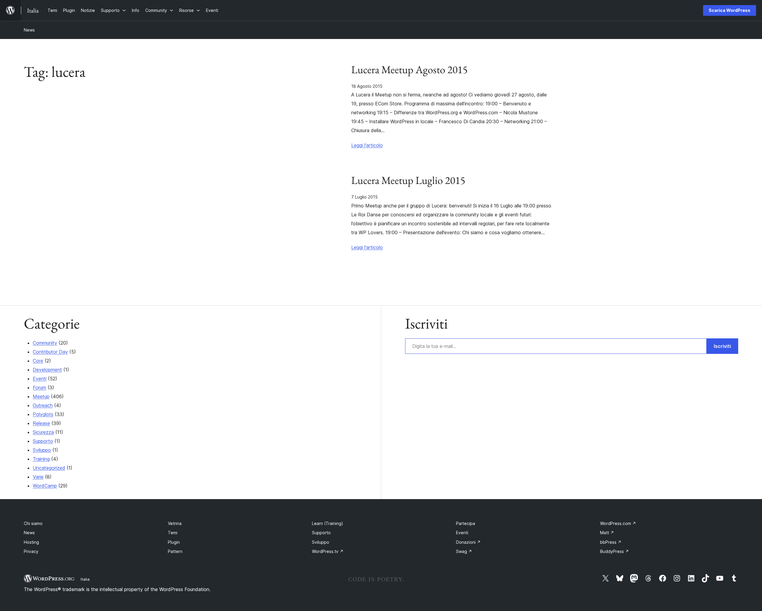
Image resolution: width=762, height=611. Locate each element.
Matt (607, 532)
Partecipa (465, 523)
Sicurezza (43, 432)
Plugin (174, 542)
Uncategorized (49, 468)
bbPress (611, 542)
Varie (38, 477)
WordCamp (45, 486)
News (29, 29)
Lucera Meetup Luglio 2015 (408, 180)
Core (38, 361)
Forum (39, 387)
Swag (464, 551)
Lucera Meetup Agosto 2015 (409, 69)
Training (41, 459)
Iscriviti (722, 346)
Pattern (175, 551)
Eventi (39, 379)
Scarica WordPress (729, 10)
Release (41, 423)
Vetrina (175, 523)
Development (47, 370)
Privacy (31, 551)
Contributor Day (50, 352)
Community (45, 343)
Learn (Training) (327, 523)
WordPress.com (618, 523)
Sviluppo (42, 450)
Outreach (43, 405)
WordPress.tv (327, 551)
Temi (172, 532)
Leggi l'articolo (367, 145)
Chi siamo (33, 523)
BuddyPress (614, 551)
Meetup (41, 396)
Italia (85, 579)
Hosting (31, 542)
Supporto (43, 441)
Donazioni (468, 542)
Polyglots (43, 414)
